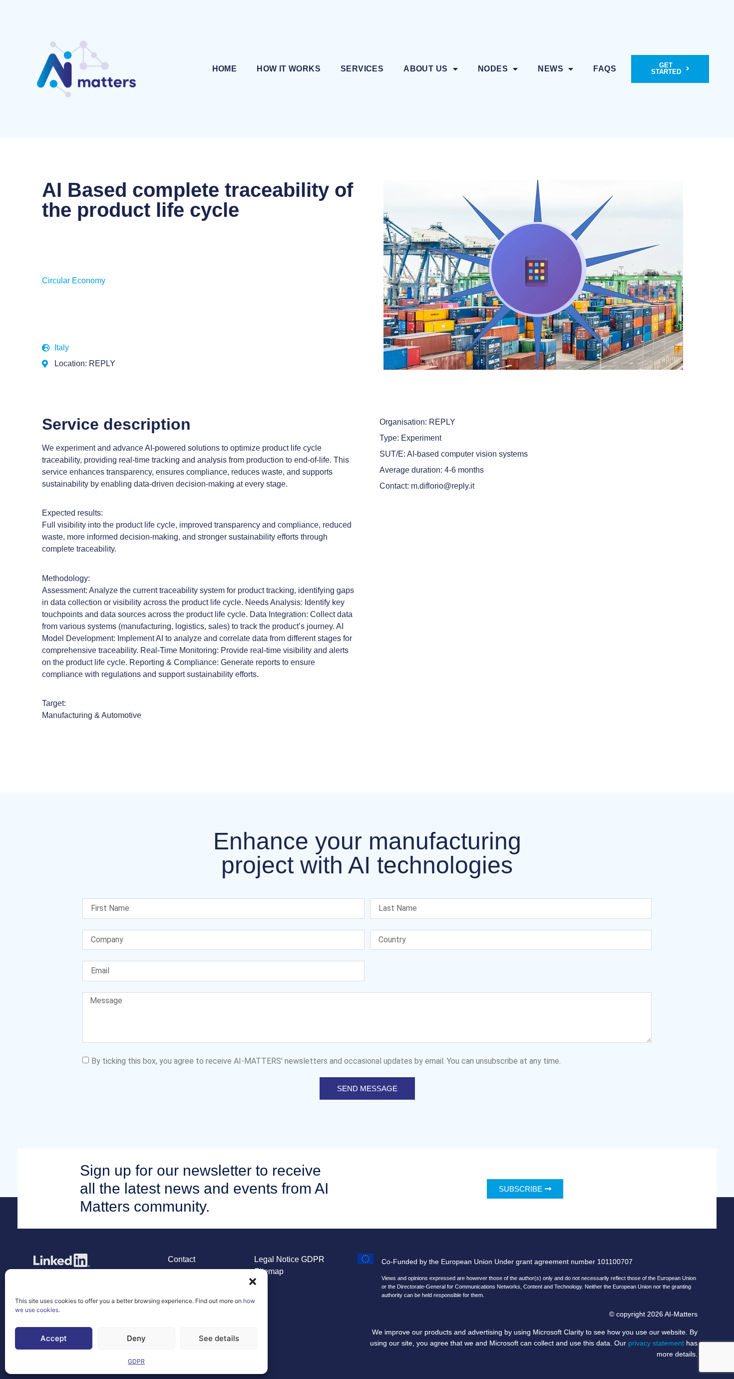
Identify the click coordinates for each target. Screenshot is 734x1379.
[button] (253, 1282)
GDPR (136, 1361)
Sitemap (269, 1271)
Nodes (493, 68)
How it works (289, 68)
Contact (181, 1259)
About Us (425, 68)
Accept (53, 1338)
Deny (136, 1338)
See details (219, 1338)
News (550, 68)
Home (224, 68)
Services (362, 68)
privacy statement (656, 1343)
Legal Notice (276, 1259)
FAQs (604, 68)
